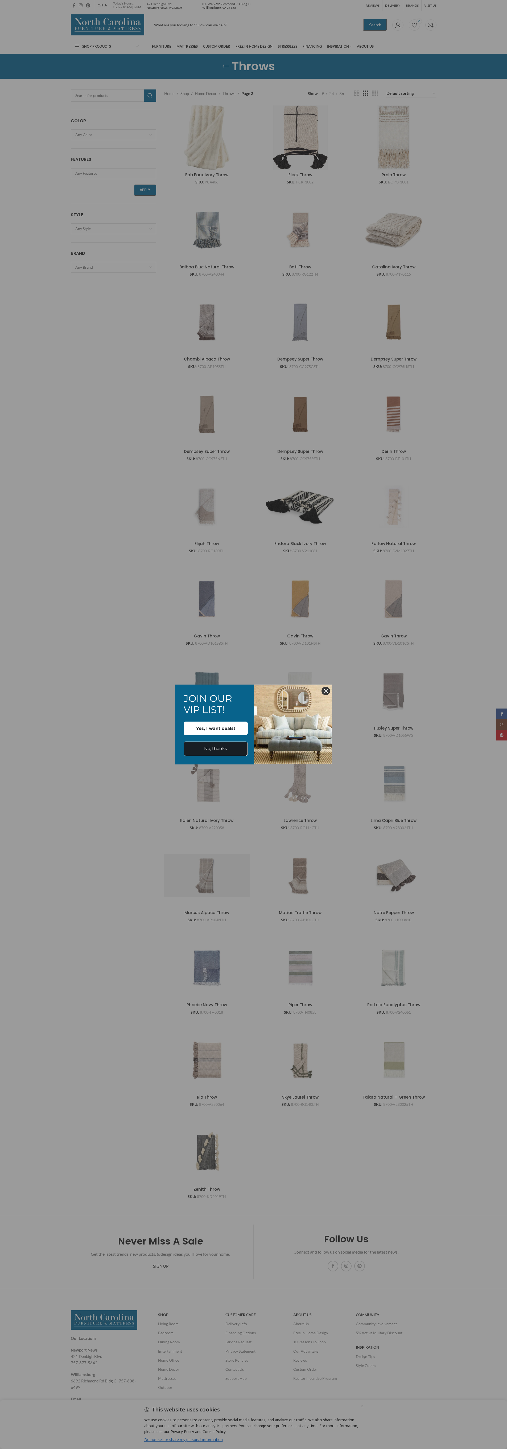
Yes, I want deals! (215, 728)
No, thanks (215, 748)
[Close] (325, 691)
